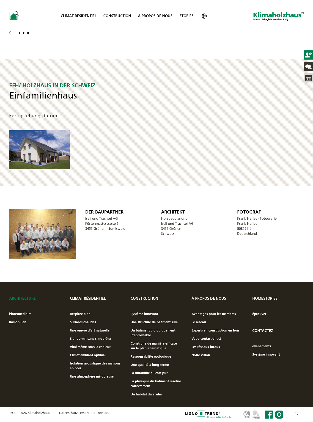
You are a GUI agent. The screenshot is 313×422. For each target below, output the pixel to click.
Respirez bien (80, 314)
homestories (264, 298)
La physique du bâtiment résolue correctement (156, 383)
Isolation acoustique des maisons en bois (95, 365)
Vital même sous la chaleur (90, 347)
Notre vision (201, 355)
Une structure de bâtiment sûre (154, 322)
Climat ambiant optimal (88, 355)
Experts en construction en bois (215, 330)
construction (117, 16)
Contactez (262, 330)
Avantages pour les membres (214, 314)
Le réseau (199, 322)
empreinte (88, 413)
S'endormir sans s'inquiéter (90, 339)
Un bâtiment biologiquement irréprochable (153, 332)
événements (261, 346)
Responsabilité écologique (151, 356)
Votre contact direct (206, 339)
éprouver (259, 314)
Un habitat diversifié (146, 394)
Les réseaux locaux (206, 347)
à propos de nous (155, 16)
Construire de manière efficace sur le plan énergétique (154, 345)
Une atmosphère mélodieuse (92, 376)
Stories (186, 16)
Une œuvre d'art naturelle (90, 330)
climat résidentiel (78, 16)
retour (23, 32)
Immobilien (17, 322)
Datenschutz (68, 413)
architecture (22, 298)
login (298, 413)
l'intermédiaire (20, 314)
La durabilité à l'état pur (149, 373)
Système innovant (144, 314)
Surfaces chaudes (83, 322)
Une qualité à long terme (150, 365)
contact (103, 413)
